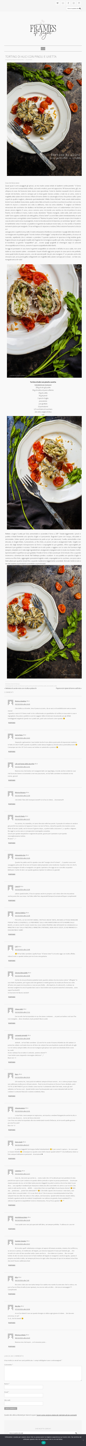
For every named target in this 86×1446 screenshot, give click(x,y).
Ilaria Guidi (18, 1142)
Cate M (17, 886)
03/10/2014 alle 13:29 (22, 889)
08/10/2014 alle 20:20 (22, 1338)
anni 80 (20, 686)
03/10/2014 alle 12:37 (22, 819)
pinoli (30, 686)
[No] (83, 1440)
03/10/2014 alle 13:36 (22, 916)
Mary (16, 1074)
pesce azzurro (25, 686)
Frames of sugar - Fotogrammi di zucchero (43, 28)
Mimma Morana (20, 792)
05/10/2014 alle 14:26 (22, 1220)
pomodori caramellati (37, 686)
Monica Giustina (20, 701)
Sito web (7, 1400)
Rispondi (11, 722)
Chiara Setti (19, 1009)
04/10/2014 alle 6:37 (22, 1145)
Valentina (18, 1171)
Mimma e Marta (20, 1335)
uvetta (55, 686)
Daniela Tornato (20, 1241)
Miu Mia (17, 1306)
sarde (45, 686)
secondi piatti (50, 686)
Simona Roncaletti (21, 973)
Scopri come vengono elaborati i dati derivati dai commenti (57, 1415)
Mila (16, 1277)
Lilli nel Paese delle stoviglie (24, 764)
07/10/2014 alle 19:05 (22, 1309)
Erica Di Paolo (20, 816)
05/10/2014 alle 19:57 (22, 1244)
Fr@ (16, 946)
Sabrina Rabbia (20, 913)
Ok (44, 1443)
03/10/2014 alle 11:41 (22, 767)
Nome (6, 1384)
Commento (8, 1365)
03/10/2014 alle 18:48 (22, 1038)
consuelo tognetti (21, 1035)
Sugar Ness (19, 735)
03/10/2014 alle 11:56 (22, 796)
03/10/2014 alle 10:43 (22, 738)
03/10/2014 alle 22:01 (22, 1111)
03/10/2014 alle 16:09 (22, 976)
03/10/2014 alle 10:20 (22, 704)
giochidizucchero (21, 1217)
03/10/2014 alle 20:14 (22, 1077)
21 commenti (29, 59)
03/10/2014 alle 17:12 (22, 1012)
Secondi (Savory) (15, 684)
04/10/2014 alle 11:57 (22, 1174)
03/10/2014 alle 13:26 (22, 858)
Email (6, 1392)
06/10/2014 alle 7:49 (22, 1280)
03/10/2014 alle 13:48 (22, 949)
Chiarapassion (20, 1108)
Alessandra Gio (20, 855)
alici (16, 686)
